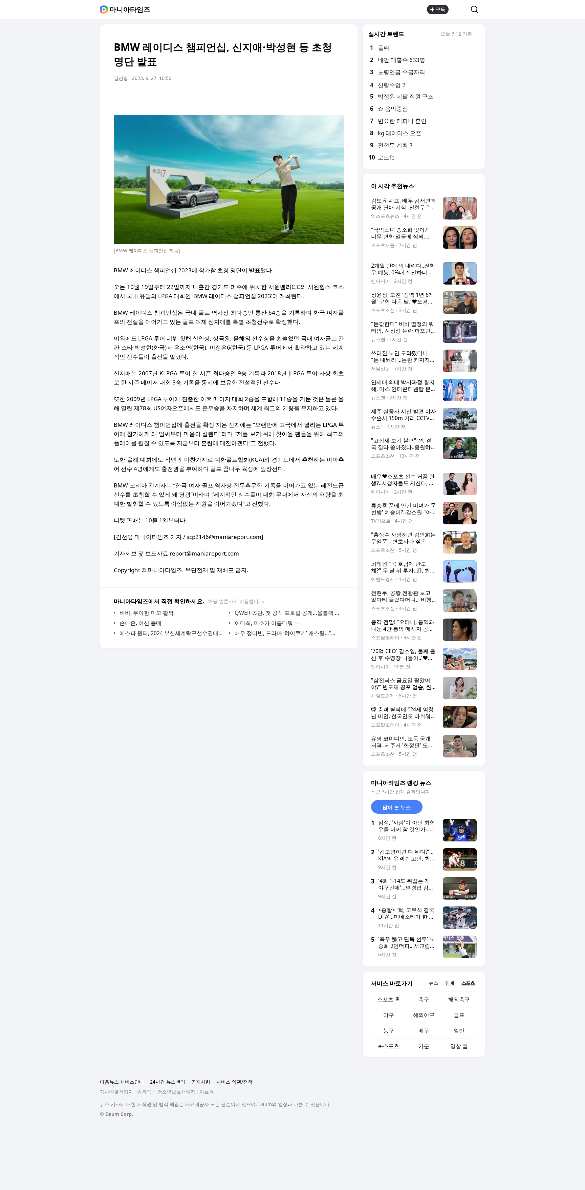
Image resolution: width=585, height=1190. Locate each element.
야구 (388, 1015)
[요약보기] (283, 97)
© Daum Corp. (116, 1114)
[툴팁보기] (476, 35)
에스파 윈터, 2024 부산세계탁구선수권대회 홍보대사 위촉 (172, 633)
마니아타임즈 (130, 9)
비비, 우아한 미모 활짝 (147, 613)
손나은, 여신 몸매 (140, 623)
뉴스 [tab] (433, 983)
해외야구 (424, 1015)
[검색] (477, 9)
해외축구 (459, 999)
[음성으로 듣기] (296, 97)
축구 (423, 999)
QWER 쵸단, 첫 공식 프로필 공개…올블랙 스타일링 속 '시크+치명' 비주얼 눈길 (288, 613)
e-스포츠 (388, 1046)
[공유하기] (460, 9)
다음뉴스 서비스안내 (122, 1082)
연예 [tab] (449, 983)
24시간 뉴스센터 (167, 1082)
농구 (388, 1030)
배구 (423, 1030)
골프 (459, 1015)
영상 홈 (459, 1046)
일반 (459, 1030)
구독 (440, 9)
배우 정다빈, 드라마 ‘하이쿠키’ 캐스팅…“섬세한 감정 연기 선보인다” (288, 633)
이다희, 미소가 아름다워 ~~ (267, 623)
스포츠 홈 (388, 999)
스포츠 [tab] (468, 983)
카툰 (423, 1046)
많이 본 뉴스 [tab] (397, 807)
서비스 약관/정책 (234, 1082)
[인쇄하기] (337, 97)
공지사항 (200, 1082)
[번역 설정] (310, 97)
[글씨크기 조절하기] (323, 97)
